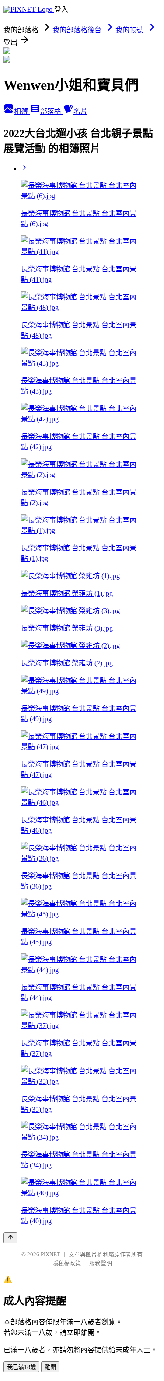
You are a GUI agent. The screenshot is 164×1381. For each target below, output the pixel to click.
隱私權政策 (66, 1263)
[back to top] (10, 1237)
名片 (80, 111)
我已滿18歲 (21, 1367)
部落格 (51, 111)
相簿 (22, 111)
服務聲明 (100, 1263)
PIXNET (50, 1254)
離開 (50, 1367)
